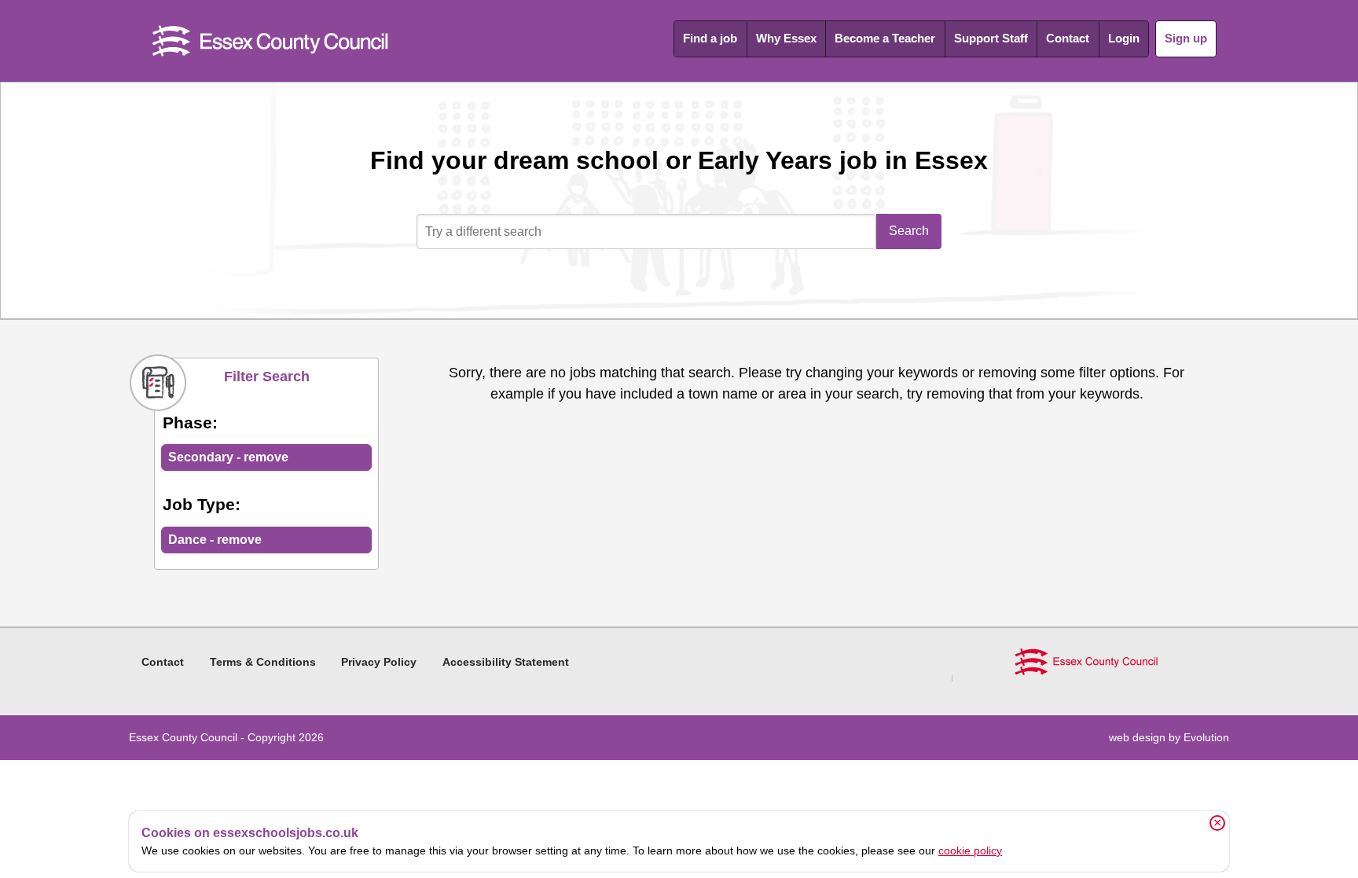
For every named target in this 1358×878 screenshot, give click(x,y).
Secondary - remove (228, 457)
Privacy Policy (379, 662)
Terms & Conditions (263, 662)
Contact (1067, 38)
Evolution (1206, 737)
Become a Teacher (885, 38)
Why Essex (786, 38)
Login (1124, 38)
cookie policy (970, 850)
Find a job (710, 38)
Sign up (1186, 38)
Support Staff (991, 38)
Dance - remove (215, 539)
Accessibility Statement (505, 662)
